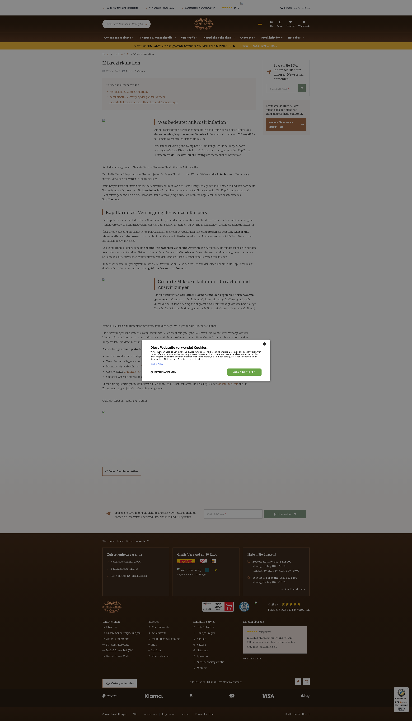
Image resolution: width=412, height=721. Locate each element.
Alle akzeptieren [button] (244, 372)
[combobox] (264, 344)
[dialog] (206, 360)
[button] (163, 372)
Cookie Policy (156, 364)
